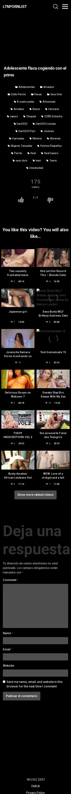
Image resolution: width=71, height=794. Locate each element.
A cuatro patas (25, 101)
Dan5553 (21, 123)
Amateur (48, 86)
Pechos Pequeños (51, 145)
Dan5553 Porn (26, 131)
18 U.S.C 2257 (35, 779)
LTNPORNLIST (15, 7)
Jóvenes (48, 131)
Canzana (53, 109)
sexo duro (21, 160)
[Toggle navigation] (65, 6)
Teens (53, 160)
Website (8, 665)
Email (7, 649)
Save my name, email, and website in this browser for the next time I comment (35, 684)
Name (8, 633)
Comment (10, 580)
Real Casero (51, 153)
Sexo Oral (56, 94)
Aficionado (48, 101)
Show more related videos (35, 495)
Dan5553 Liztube (45, 123)
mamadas (17, 138)
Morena (37, 138)
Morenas (54, 138)
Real (33, 153)
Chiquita (31, 116)
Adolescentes (26, 86)
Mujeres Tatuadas (21, 145)
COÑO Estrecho (53, 116)
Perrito (18, 153)
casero (13, 116)
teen (38, 160)
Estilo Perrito (18, 94)
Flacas (38, 94)
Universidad (36, 167)
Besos (36, 109)
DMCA (35, 786)
